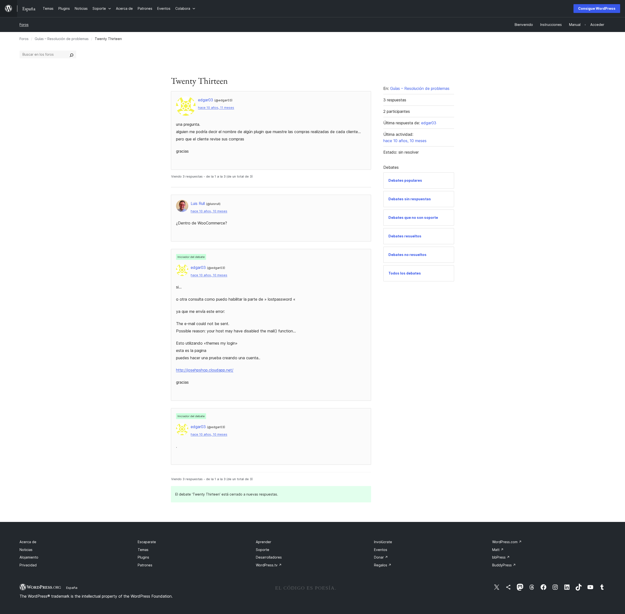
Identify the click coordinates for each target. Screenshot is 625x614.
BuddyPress (504, 565)
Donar (381, 557)
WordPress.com (507, 542)
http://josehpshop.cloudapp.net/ (204, 370)
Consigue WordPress (596, 8)
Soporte (262, 550)
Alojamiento (29, 557)
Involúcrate (383, 542)
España (71, 588)
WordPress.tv (269, 565)
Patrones (145, 565)
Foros (24, 24)
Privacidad (28, 565)
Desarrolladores (269, 557)
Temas (143, 550)
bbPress (501, 557)
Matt (498, 550)
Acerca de (28, 542)
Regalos (382, 565)
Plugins (143, 557)
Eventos (380, 550)
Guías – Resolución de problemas (62, 39)
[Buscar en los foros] (71, 54)
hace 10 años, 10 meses (209, 211)
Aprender (263, 542)
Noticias (26, 550)
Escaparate (147, 542)
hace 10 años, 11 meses (216, 107)
